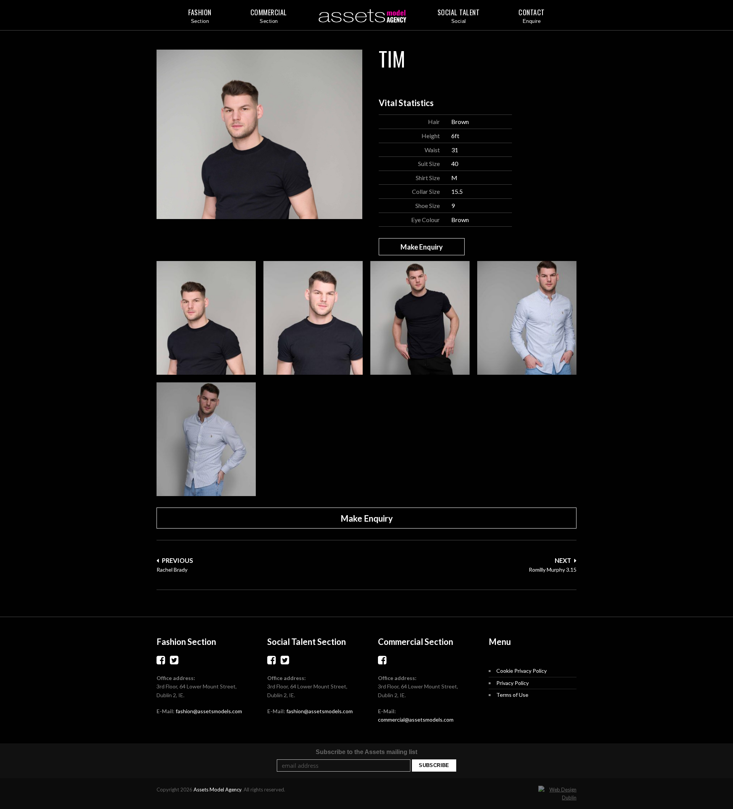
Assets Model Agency (217, 789)
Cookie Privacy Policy (521, 670)
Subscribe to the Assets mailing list (366, 752)
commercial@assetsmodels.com (416, 719)
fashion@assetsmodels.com (209, 711)
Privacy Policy (512, 683)
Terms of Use (512, 694)
